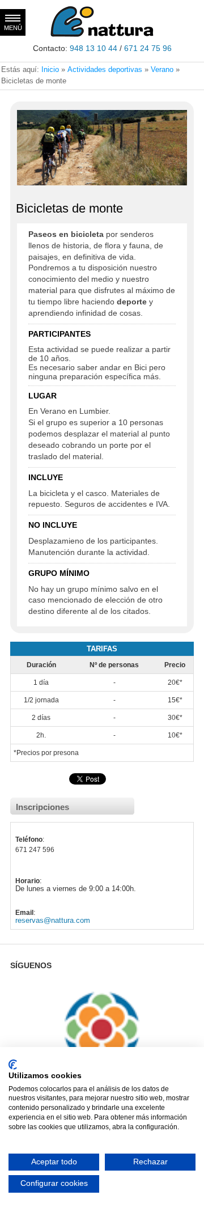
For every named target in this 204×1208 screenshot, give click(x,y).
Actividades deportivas (104, 69)
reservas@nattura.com (52, 921)
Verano (162, 69)
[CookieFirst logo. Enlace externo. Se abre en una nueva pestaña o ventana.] (12, 1064)
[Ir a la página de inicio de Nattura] (102, 35)
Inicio (50, 69)
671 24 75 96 (148, 48)
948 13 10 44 (93, 48)
